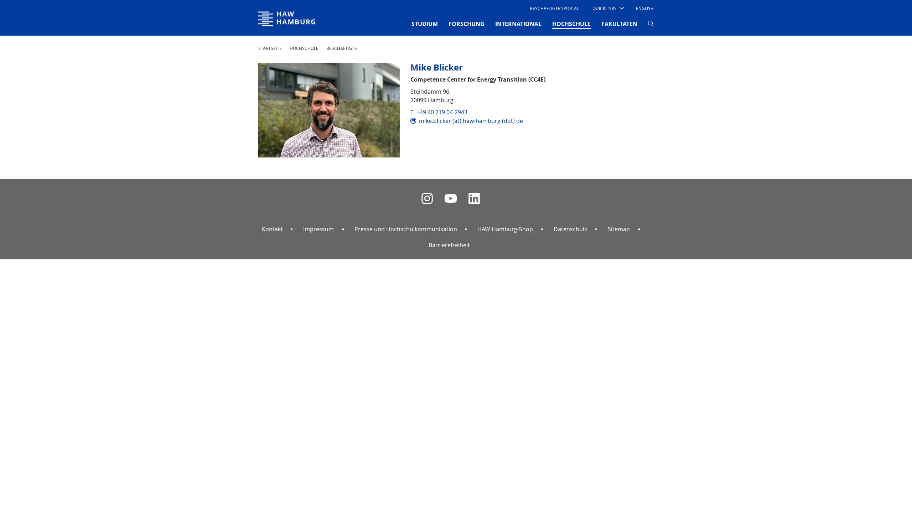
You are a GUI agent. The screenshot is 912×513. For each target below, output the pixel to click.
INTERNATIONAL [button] (518, 24)
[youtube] (450, 198)
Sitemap (619, 229)
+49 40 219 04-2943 (441, 112)
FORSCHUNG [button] (466, 24)
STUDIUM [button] (424, 24)
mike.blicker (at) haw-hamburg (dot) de (471, 121)
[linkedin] (474, 198)
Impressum (318, 229)
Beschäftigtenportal (554, 8)
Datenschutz (570, 229)
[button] (607, 8)
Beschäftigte (341, 48)
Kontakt (272, 229)
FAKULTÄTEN (619, 24)
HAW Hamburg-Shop (505, 229)
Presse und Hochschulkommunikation (405, 229)
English (645, 8)
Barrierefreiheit (449, 245)
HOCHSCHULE (304, 48)
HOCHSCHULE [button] (571, 24)
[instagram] (427, 198)
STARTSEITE (270, 48)
